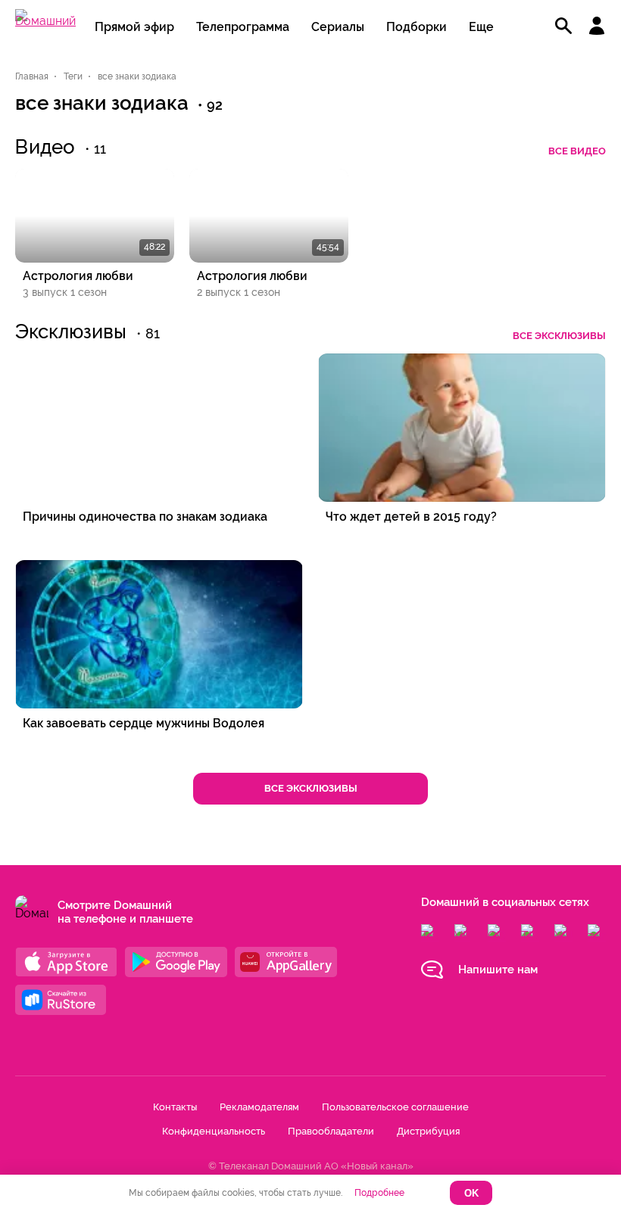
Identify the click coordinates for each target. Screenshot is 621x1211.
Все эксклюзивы (559, 335)
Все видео (577, 151)
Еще (481, 27)
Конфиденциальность (213, 1131)
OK (471, 1193)
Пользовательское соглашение (395, 1107)
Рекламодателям (259, 1107)
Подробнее (379, 1192)
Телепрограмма (242, 27)
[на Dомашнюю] (45, 21)
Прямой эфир (134, 27)
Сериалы (337, 27)
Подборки (416, 27)
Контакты (175, 1107)
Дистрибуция (428, 1131)
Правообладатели (331, 1131)
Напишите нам (498, 969)
